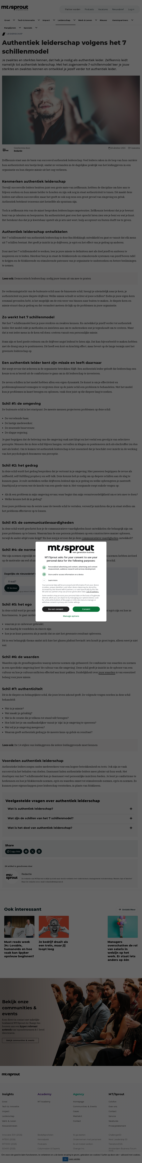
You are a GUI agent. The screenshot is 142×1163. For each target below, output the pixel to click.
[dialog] (71, 582)
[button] (71, 580)
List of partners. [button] (92, 591)
